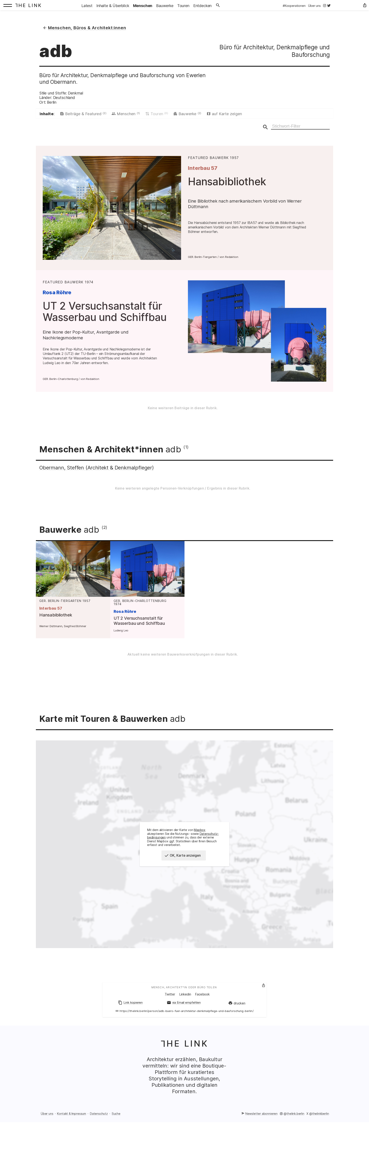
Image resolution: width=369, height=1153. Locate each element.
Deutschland (64, 97)
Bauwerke (190, 113)
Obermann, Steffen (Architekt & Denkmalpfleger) (96, 468)
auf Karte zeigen (227, 114)
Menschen (128, 113)
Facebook (202, 994)
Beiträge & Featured (85, 113)
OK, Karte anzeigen (185, 855)
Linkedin (185, 994)
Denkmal (75, 93)
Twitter (170, 994)
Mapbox (199, 830)
